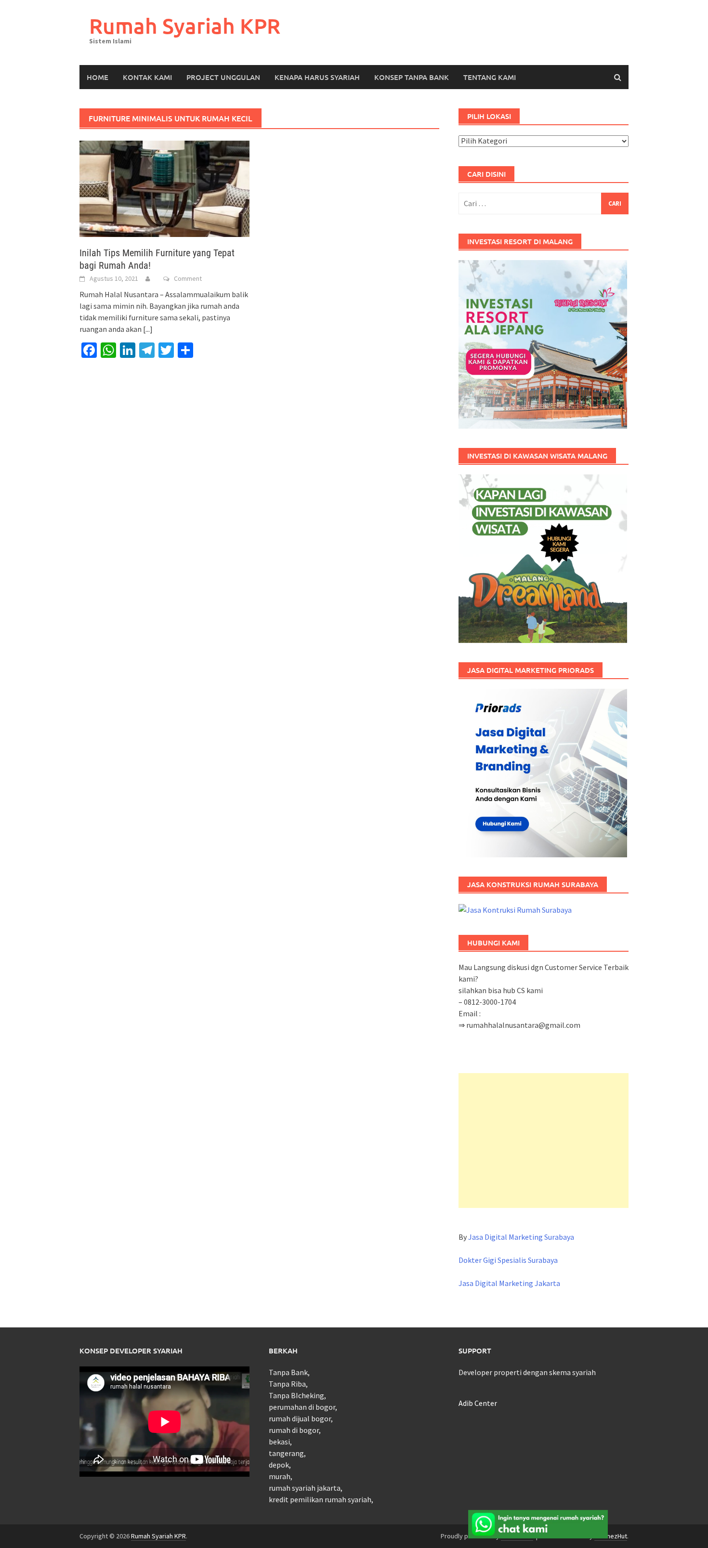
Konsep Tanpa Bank (411, 77)
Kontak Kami (147, 77)
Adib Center (478, 1403)
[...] (148, 329)
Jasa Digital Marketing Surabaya (521, 1237)
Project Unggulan (223, 77)
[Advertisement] (544, 1140)
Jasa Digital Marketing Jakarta (509, 1283)
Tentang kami (489, 77)
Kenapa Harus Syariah (317, 77)
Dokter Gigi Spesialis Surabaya (508, 1260)
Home (97, 77)
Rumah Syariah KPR (184, 26)
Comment (188, 278)
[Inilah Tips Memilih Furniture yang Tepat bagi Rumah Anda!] (164, 188)
